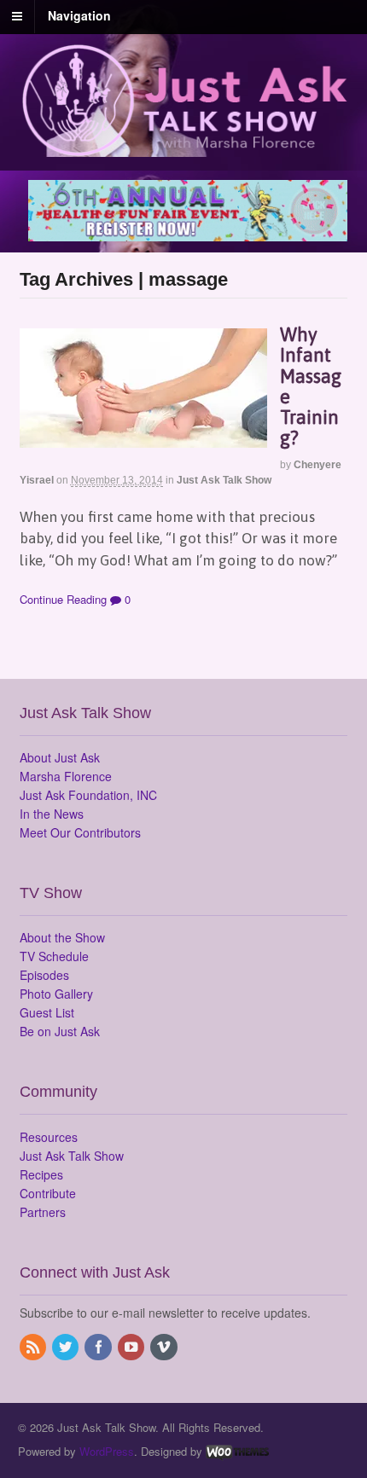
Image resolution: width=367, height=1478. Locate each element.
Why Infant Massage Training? (310, 386)
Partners (43, 1211)
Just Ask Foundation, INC (88, 794)
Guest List (47, 1012)
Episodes (44, 974)
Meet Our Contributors (80, 832)
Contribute (48, 1193)
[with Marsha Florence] (184, 146)
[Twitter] (66, 1347)
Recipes (41, 1174)
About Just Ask (60, 757)
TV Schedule (54, 956)
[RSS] (34, 1347)
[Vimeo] (164, 1347)
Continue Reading (63, 599)
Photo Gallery (56, 993)
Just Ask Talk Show (224, 480)
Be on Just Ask (60, 1031)
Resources (49, 1136)
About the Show (62, 937)
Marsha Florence (66, 776)
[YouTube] (132, 1347)
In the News (52, 813)
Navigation (79, 15)
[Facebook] (99, 1347)
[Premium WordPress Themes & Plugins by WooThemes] (237, 1451)
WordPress (106, 1451)
